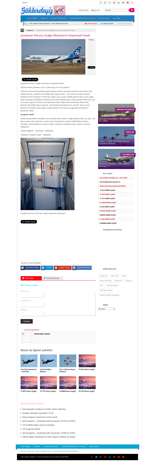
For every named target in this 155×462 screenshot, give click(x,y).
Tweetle (49, 267)
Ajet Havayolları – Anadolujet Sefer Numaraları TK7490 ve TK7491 (48, 433)
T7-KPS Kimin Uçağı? (107, 194)
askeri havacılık (105, 281)
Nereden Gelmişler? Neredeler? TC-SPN (114, 119)
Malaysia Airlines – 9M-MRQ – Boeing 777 (115, 164)
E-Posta (26, 300)
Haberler (44, 18)
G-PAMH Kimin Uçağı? (108, 203)
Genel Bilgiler (32, 18)
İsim (25, 291)
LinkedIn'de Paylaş (83, 267)
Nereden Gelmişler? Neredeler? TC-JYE (38, 413)
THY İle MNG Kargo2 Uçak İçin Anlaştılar (38, 425)
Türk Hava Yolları (106, 290)
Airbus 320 (103, 276)
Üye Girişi (84, 10)
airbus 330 (114, 276)
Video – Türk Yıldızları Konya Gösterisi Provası (114, 142)
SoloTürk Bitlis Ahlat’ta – (110, 182)
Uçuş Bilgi (116, 18)
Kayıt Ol (96, 10)
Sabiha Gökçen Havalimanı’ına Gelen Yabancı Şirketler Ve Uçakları (49, 437)
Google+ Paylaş (64, 267)
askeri (124, 276)
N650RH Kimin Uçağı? (108, 215)
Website (24, 310)
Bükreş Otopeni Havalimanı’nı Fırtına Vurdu (40, 417)
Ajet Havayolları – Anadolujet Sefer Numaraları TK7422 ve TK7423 (48, 421)
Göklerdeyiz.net (47, 457)
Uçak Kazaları (104, 18)
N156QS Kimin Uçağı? (108, 211)
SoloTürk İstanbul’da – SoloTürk (113, 178)
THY (101, 285)
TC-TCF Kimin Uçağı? (107, 198)
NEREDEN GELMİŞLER (125, 109)
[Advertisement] (58, 241)
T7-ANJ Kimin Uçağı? (107, 219)
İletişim (24, 2)
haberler (129, 281)
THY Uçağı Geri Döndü (31, 429)
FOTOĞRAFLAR (128, 154)
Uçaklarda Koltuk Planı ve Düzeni (82, 18)
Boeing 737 (119, 281)
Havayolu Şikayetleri (59, 18)
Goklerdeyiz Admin (42, 334)
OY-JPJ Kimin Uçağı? (107, 207)
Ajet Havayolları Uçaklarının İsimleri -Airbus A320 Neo (44, 409)
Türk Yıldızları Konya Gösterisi (112, 186)
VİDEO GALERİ (108, 24)
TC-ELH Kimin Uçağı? (36, 23)
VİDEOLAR (130, 132)
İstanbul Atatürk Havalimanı (109, 295)
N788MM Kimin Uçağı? (108, 223)
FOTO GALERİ (92, 24)
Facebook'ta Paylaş (32, 267)
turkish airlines (112, 285)
